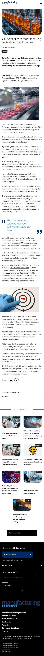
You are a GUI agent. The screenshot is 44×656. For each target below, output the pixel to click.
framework (6, 127)
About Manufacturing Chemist (14, 613)
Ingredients (28, 500)
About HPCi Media (9, 616)
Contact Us (6, 622)
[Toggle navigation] (41, 2)
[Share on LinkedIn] (11, 380)
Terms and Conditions (10, 628)
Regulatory (4, 51)
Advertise (6, 625)
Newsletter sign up (9, 619)
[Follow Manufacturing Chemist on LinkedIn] (22, 591)
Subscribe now (14, 533)
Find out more (7, 565)
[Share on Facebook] (16, 380)
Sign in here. (19, 560)
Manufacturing (17, 416)
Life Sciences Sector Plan (19, 268)
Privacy (5, 631)
